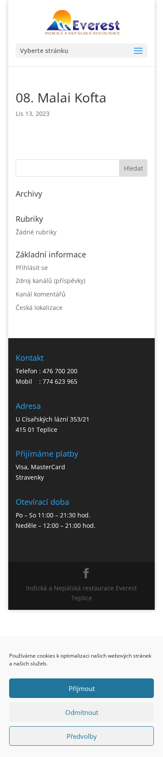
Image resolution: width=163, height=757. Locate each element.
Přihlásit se (32, 267)
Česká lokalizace (39, 307)
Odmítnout (81, 712)
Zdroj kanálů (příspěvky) (50, 280)
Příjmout (82, 688)
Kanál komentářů (41, 294)
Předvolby (82, 736)
